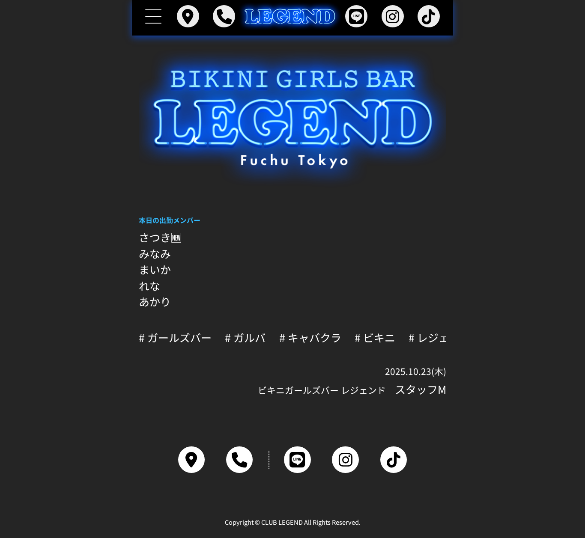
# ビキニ (375, 337)
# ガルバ (245, 337)
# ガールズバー (175, 337)
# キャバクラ (310, 337)
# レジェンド (440, 337)
